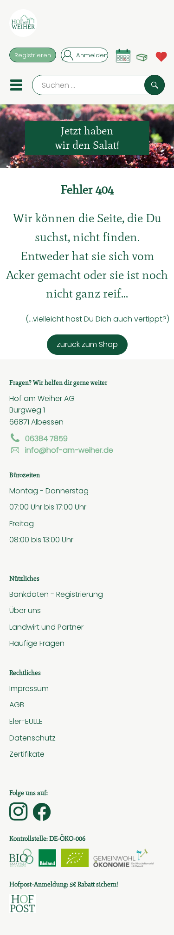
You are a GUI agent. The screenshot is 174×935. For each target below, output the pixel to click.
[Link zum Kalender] (123, 56)
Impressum (29, 688)
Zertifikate (27, 754)
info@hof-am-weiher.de (69, 450)
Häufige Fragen (36, 643)
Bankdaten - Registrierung (56, 594)
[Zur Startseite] (23, 25)
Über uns (25, 610)
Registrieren (32, 55)
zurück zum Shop (87, 344)
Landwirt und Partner (46, 627)
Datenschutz (32, 737)
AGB (16, 704)
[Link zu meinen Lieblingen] (161, 56)
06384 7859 (46, 438)
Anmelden (92, 55)
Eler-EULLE (26, 721)
